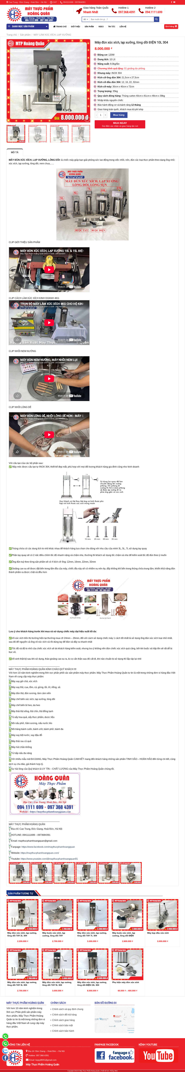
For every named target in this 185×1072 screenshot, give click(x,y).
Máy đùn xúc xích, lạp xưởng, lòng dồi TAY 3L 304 (22, 983)
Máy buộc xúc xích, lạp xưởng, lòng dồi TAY (53, 934)
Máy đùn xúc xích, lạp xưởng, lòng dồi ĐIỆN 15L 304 (92, 983)
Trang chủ (61, 26)
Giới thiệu (75, 26)
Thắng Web (114, 1071)
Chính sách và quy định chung (67, 1009)
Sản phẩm (89, 26)
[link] (48, 847)
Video (101, 26)
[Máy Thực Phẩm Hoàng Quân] (32, 14)
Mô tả (15, 152)
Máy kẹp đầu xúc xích (158, 933)
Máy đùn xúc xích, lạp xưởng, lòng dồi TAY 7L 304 (92, 934)
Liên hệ (123, 26)
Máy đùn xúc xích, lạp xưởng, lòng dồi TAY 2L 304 (22, 934)
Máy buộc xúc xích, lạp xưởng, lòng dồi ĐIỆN (123, 934)
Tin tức (111, 26)
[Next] (85, 80)
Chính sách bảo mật (62, 1025)
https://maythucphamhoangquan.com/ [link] (40, 853)
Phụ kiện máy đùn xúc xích (125, 982)
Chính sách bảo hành (63, 1031)
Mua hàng (119, 115)
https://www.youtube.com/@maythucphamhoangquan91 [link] (49, 859)
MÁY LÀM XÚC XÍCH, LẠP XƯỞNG (52, 35)
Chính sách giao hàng (63, 1020)
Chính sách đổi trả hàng (64, 1014)
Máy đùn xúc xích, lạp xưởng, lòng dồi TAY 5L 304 (57, 983)
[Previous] (11, 80)
